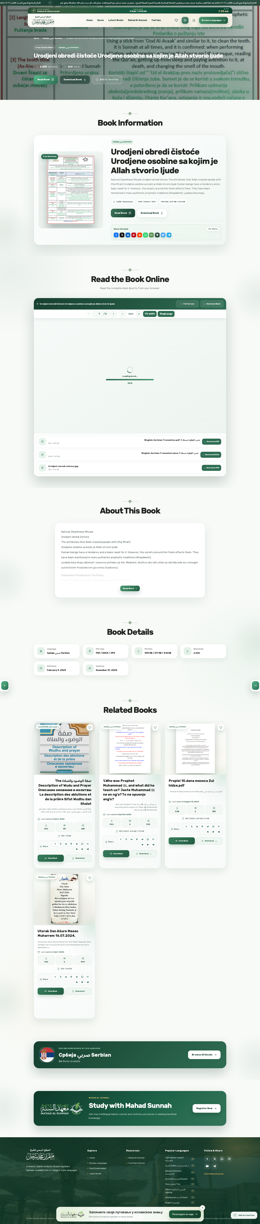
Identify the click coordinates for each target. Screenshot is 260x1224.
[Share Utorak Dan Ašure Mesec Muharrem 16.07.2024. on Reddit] (76, 976)
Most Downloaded (98, 1168)
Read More (128, 588)
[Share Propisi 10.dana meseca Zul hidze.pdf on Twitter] (213, 832)
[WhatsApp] (222, 1159)
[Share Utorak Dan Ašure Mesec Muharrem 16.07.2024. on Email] (87, 976)
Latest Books (116, 20)
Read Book (43, 79)
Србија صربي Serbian (53, 38)
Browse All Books (202, 1054)
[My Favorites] (176, 20)
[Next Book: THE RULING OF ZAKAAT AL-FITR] (255, 685)
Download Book (73, 79)
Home (90, 20)
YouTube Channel (136, 1163)
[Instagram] (229, 1159)
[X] (215, 1159)
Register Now (204, 1108)
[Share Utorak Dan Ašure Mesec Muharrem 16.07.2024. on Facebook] (55, 976)
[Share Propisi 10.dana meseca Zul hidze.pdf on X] (191, 826)
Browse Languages (98, 1163)
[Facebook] (207, 1159)
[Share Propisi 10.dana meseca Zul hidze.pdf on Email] (218, 826)
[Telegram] (215, 1166)
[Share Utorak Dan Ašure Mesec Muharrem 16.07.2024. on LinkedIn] (66, 976)
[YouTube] (207, 1166)
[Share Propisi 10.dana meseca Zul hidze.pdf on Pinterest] (202, 826)
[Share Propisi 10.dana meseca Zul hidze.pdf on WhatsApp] (213, 826)
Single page (166, 313)
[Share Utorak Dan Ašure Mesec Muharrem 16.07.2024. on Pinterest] (71, 976)
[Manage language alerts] (193, 20)
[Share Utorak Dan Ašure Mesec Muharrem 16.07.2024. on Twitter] (82, 982)
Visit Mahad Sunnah (213, 1174)
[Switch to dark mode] (185, 20)
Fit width (150, 313)
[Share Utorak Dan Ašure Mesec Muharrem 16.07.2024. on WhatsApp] (82, 976)
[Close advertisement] (202, 1207)
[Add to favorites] (90, 728)
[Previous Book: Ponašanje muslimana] (4, 685)
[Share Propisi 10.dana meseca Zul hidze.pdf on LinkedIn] (197, 826)
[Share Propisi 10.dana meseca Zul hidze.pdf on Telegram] (218, 832)
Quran (100, 20)
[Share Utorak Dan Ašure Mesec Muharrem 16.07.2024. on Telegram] (87, 982)
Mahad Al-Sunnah (137, 20)
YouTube (156, 20)
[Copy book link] (157, 235)
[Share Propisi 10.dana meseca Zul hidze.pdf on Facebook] (186, 826)
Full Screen (188, 304)
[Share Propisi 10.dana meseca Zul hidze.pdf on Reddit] (208, 826)
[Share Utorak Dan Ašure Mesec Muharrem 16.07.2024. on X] (60, 976)
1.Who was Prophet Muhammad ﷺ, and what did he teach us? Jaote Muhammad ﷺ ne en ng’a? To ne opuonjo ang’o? (129, 790)
